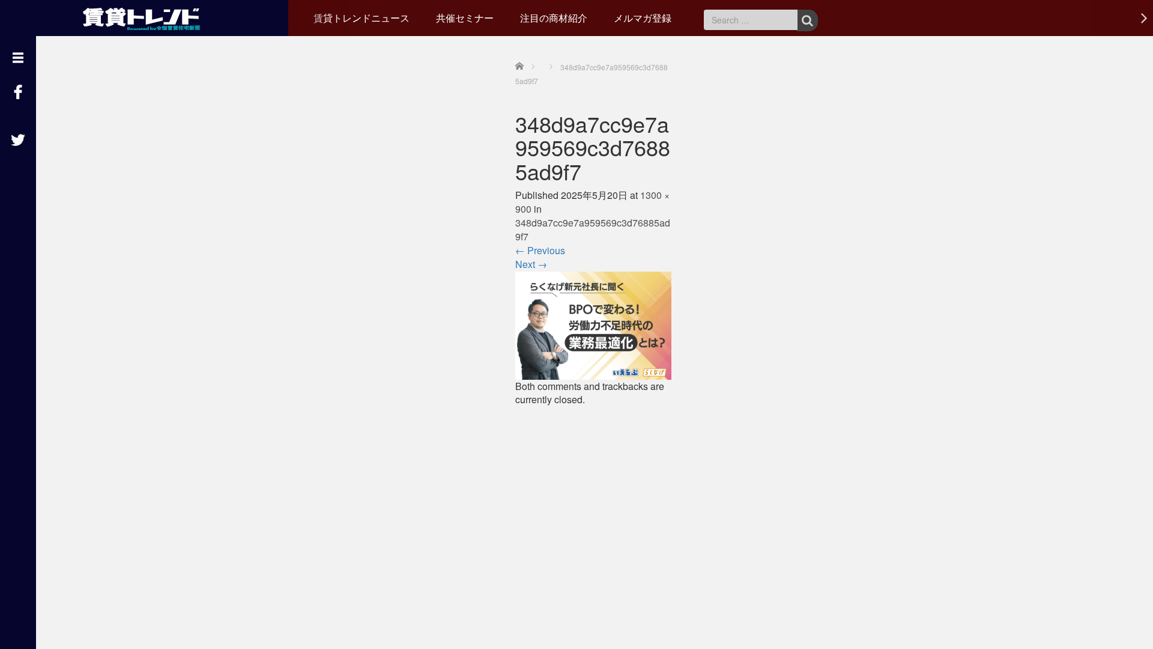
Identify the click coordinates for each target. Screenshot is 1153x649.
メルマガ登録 (642, 18)
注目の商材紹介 (553, 18)
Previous (540, 250)
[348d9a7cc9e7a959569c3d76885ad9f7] (593, 324)
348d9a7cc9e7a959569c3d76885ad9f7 (592, 229)
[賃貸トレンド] (144, 16)
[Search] (807, 20)
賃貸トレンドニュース (361, 18)
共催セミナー (465, 18)
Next (531, 264)
